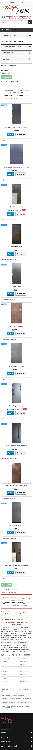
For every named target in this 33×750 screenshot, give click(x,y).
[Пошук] (30, 22)
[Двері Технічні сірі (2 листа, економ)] (16, 114)
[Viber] (2, 17)
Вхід (31, 5)
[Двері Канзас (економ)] (16, 234)
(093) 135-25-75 (25, 17)
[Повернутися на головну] (2, 41)
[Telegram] (4, 17)
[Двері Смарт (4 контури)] (16, 353)
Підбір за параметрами (12, 47)
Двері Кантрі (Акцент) (16, 326)
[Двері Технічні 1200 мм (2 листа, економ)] (16, 154)
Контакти (4, 2)
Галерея (29, 2)
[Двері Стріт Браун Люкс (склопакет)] (16, 552)
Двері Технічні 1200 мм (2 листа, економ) (16, 167)
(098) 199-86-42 (12, 17)
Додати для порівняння (9, 140)
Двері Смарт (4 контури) (16, 366)
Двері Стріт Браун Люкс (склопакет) (16, 565)
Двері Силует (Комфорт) (16, 406)
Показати (3, 73)
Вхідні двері (9, 41)
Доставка (12, 2)
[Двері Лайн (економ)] (16, 194)
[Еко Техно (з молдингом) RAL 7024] (16, 512)
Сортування (4, 70)
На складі (4, 105)
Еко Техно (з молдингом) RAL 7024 (16, 525)
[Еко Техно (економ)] (16, 273)
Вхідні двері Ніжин (18, 41)
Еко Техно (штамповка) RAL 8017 (16, 485)
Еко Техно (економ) (17, 286)
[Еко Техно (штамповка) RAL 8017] (16, 473)
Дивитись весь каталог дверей (16, 95)
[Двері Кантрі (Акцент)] (16, 313)
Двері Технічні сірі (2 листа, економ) (16, 127)
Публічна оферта (5, 727)
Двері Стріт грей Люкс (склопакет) (16, 445)
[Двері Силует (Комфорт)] (16, 393)
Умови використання (6, 724)
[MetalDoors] (16, 10)
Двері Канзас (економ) (16, 246)
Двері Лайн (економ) (16, 207)
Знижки (6, 59)
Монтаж (21, 2)
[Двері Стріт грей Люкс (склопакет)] (16, 433)
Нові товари (8, 53)
